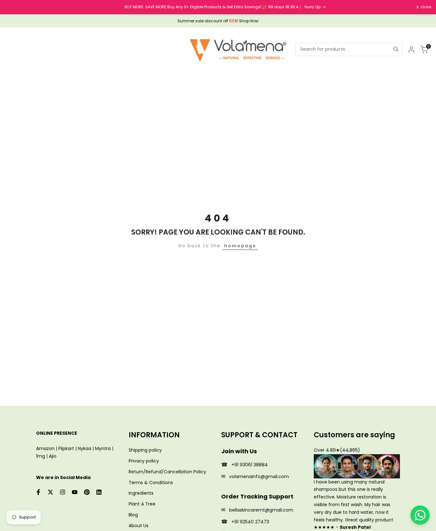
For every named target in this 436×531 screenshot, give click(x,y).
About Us (138, 525)
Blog (133, 515)
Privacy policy (144, 461)
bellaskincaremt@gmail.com (261, 510)
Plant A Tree (142, 504)
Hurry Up (305, 7)
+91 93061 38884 (249, 465)
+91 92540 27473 (250, 522)
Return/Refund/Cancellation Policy (167, 472)
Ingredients (141, 493)
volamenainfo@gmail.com (259, 476)
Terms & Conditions (151, 482)
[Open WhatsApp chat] (420, 515)
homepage (240, 246)
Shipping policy (145, 450)
